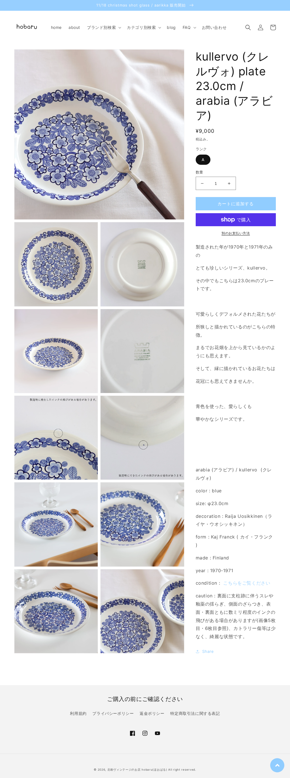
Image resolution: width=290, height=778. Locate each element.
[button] (103, 27)
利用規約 (78, 713)
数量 (199, 172)
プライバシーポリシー (113, 713)
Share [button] (208, 651)
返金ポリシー (152, 713)
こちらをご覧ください (246, 583)
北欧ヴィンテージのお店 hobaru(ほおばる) (137, 769)
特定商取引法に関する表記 (195, 713)
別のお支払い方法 (235, 233)
